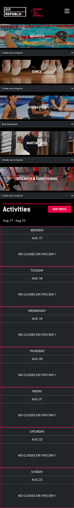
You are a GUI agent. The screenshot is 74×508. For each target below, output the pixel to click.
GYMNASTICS (37, 107)
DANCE (37, 71)
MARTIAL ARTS (37, 143)
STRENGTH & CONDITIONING (37, 178)
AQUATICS (37, 36)
